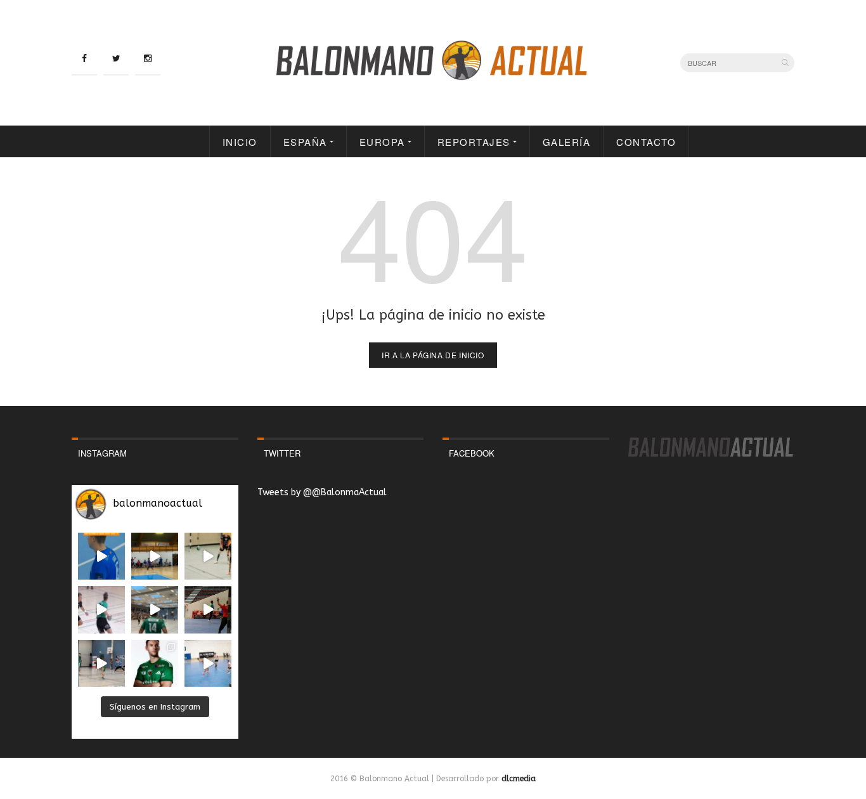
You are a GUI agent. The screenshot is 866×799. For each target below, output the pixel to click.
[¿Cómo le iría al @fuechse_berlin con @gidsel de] (101, 663)
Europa (382, 141)
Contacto (646, 141)
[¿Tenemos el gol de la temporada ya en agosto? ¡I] (101, 556)
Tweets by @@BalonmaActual (322, 492)
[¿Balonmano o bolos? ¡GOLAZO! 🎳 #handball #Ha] (207, 663)
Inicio (240, 141)
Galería (567, 141)
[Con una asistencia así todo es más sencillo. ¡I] (154, 556)
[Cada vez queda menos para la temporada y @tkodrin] (207, 609)
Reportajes (473, 141)
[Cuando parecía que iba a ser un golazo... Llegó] (207, 556)
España (305, 141)
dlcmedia (518, 778)
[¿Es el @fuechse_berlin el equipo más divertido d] (154, 609)
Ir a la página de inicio (433, 354)
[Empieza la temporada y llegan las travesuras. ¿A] (101, 609)
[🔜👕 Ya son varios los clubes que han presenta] (154, 663)
